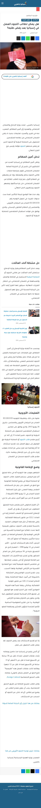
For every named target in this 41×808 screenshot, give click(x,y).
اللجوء (22, 146)
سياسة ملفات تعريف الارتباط (17, 789)
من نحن (20, 792)
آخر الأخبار (29, 15)
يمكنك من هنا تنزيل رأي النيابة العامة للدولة (20, 704)
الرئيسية (35, 15)
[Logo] (20, 3)
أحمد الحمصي (33, 33)
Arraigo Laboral (13, 677)
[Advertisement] (20, 102)
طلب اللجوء (25, 440)
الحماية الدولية (33, 277)
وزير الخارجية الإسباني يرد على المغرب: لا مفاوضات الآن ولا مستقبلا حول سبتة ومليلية (15, 333)
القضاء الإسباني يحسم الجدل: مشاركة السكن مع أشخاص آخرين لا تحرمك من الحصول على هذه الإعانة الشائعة (15, 316)
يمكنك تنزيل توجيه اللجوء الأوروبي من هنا (22, 751)
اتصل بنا (5, 789)
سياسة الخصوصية (32, 789)
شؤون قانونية (26, 20)
